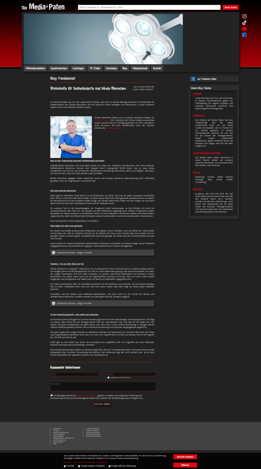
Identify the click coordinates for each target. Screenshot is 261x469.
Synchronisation (59, 68)
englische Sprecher (92, 430)
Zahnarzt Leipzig (102, 120)
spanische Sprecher (93, 432)
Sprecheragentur (59, 434)
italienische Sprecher (93, 434)
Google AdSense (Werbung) (123, 466)
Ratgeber (197, 93)
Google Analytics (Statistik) (93, 466)
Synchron (197, 189)
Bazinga (197, 172)
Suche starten (231, 7)
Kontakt (157, 68)
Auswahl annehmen (185, 456)
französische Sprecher (93, 436)
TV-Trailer (95, 68)
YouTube (70, 466)
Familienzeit (198, 115)
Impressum (57, 428)
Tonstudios (111, 68)
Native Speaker (58, 436)
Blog (125, 68)
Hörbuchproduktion (35, 68)
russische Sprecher (92, 428)
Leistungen (78, 68)
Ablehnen (185, 465)
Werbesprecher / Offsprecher (63, 438)
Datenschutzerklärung (87, 395)
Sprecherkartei (58, 442)
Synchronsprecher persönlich (206, 153)
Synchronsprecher (59, 440)
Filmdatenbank (140, 68)
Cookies (67, 462)
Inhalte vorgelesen (114, 128)
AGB (54, 444)
